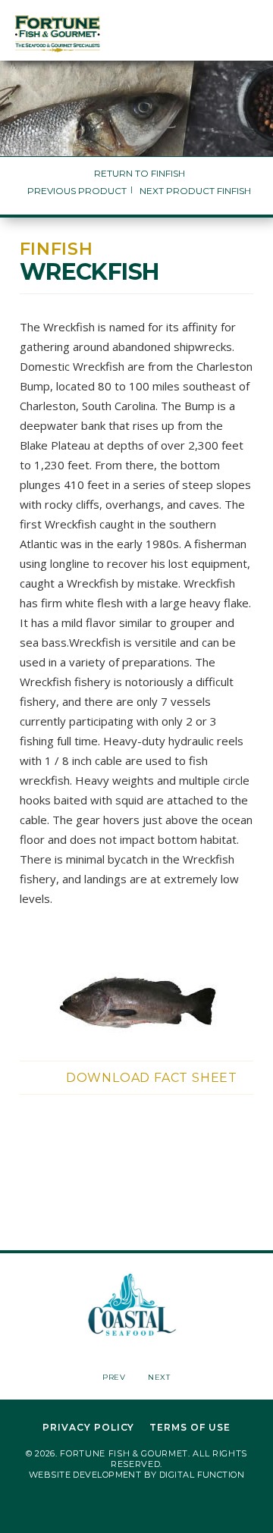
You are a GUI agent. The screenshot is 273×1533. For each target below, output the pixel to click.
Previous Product (77, 191)
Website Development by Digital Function (136, 1474)
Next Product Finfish (195, 191)
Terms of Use (190, 1427)
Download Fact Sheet (151, 1078)
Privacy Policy (88, 1427)
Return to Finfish (139, 173)
